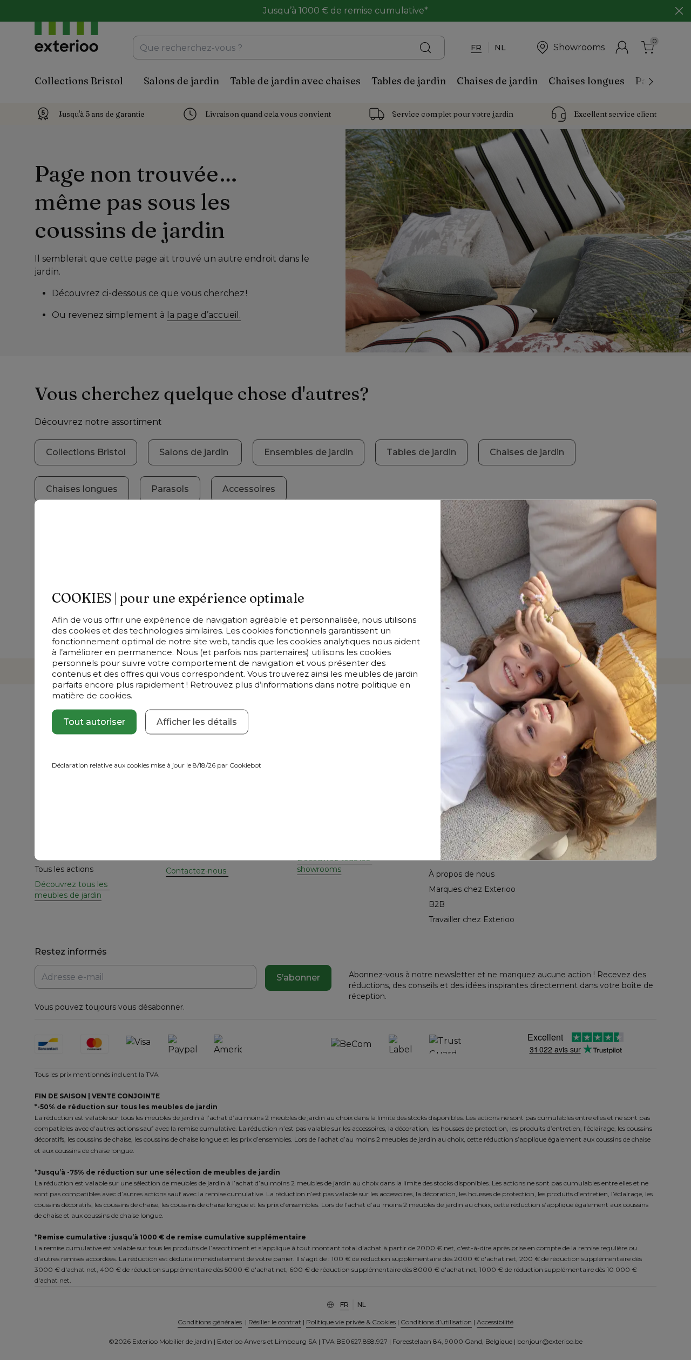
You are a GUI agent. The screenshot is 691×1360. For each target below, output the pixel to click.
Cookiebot (245, 765)
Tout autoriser (94, 722)
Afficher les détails (197, 722)
